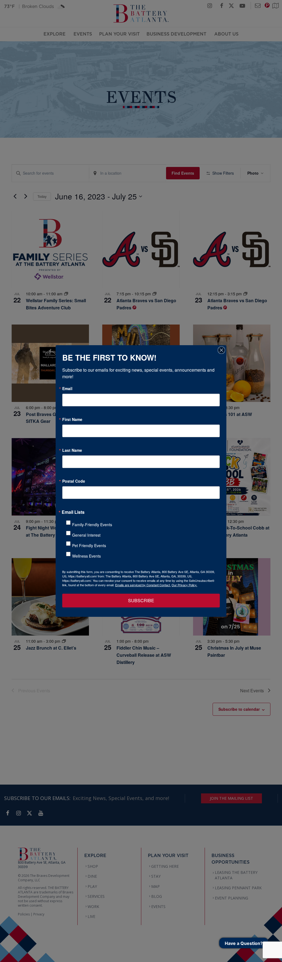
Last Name (72, 450)
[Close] (221, 350)
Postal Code (73, 481)
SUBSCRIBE (141, 600)
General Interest (86, 535)
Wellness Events (86, 556)
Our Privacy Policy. (184, 585)
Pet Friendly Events (89, 545)
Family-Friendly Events (92, 524)
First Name (72, 419)
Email (67, 388)
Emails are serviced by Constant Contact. (143, 585)
